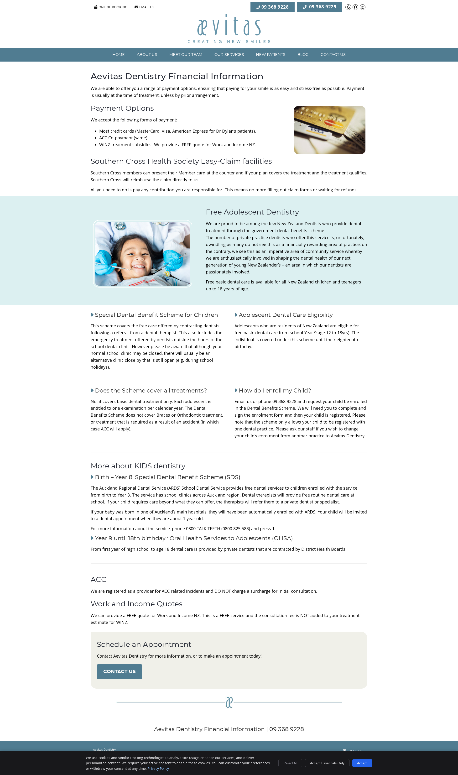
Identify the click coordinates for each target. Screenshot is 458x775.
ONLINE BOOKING (113, 7)
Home (118, 55)
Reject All (290, 763)
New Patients (270, 55)
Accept (362, 763)
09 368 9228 (275, 7)
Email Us (146, 7)
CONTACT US (119, 671)
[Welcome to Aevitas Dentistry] (229, 41)
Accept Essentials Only (327, 763)
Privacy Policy (158, 768)
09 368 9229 (323, 7)
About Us (147, 55)
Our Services (229, 55)
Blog (302, 55)
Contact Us (333, 55)
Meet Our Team (185, 55)
